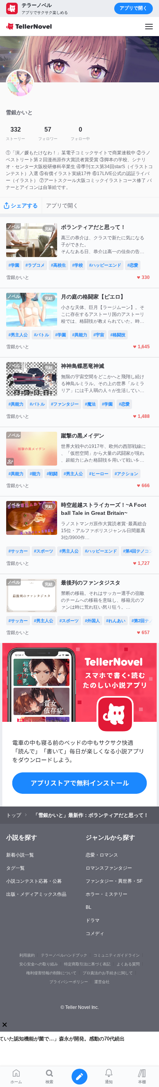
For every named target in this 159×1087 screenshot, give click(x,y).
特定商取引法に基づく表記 (87, 964)
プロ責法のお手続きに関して (108, 973)
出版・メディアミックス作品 (36, 894)
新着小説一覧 (20, 855)
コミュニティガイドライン (116, 955)
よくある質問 (128, 964)
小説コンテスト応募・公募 (34, 881)
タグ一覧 (15, 868)
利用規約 (27, 955)
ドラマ (93, 920)
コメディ (95, 933)
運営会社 (102, 982)
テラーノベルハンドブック (64, 955)
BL (88, 907)
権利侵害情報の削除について (51, 973)
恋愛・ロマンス (102, 855)
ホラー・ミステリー (106, 894)
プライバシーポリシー (68, 982)
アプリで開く (133, 8)
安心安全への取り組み (38, 964)
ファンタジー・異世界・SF (114, 881)
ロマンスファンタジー (109, 868)
